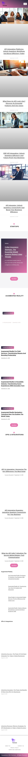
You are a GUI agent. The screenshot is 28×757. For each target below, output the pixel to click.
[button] (2, 256)
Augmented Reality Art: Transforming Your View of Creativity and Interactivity (17, 588)
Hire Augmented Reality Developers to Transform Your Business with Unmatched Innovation (17, 577)
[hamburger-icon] (25, 4)
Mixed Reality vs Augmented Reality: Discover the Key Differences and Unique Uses (17, 599)
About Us (7, 746)
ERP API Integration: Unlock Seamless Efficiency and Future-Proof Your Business (14, 155)
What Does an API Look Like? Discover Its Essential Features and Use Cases (14, 103)
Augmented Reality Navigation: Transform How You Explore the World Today (12, 414)
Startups (7, 243)
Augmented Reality (8, 313)
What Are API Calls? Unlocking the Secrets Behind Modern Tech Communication (14, 555)
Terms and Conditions (15, 749)
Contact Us (21, 746)
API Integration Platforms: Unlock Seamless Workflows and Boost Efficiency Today (14, 51)
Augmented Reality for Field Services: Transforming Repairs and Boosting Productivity (13, 353)
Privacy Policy (15, 747)
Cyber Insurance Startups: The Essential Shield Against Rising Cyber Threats (13, 252)
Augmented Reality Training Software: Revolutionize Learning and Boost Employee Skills (17, 609)
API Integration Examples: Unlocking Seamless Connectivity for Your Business (14, 512)
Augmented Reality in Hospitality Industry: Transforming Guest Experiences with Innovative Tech (12, 384)
